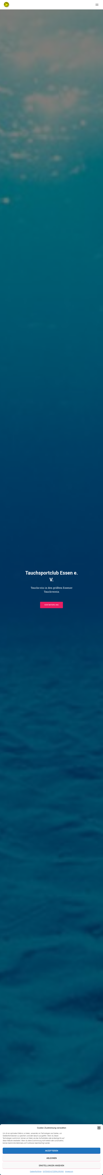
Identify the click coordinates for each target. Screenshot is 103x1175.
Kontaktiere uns (51, 605)
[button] (99, 1128)
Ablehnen (51, 1158)
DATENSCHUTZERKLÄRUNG (53, 1171)
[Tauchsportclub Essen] (7, 4)
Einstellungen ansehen (51, 1165)
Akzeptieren (51, 1151)
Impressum (69, 1171)
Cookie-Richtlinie (35, 1171)
